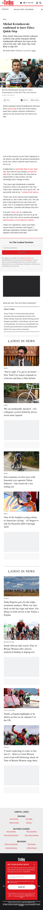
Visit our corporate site (28, 902)
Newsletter (36, 100)
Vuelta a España (14, 822)
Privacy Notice (27, 260)
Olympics (29, 822)
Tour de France (14, 819)
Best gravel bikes (32, 831)
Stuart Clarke (10, 50)
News (4, 19)
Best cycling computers (32, 835)
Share (8, 100)
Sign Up (21, 887)
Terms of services (25, 258)
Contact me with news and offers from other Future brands (22, 882)
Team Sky (15, 212)
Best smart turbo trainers (11, 835)
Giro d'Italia (29, 819)
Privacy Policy (28, 894)
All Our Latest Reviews (11, 844)
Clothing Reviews (32, 848)
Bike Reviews (32, 844)
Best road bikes (11, 831)
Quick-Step (12, 109)
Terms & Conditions (20, 896)
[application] (21, 286)
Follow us (25, 100)
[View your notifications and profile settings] (21, 3)
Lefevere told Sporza (30, 192)
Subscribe (30, 2)
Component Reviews (11, 848)
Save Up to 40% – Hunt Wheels (24, 9)
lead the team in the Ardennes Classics (18, 220)
